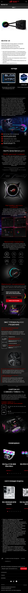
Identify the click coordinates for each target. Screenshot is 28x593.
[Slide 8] (20, 473)
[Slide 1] (7, 473)
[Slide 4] (13, 473)
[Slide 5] (14, 473)
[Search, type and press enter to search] (26, 1)
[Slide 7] (18, 473)
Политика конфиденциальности (8, 587)
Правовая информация (6, 588)
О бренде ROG (4, 572)
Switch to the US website (14, 300)
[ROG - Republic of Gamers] (14, 2)
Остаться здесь (14, 297)
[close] (23, 290)
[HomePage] (2, 558)
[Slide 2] (9, 473)
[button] (2, 1)
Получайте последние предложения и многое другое (13, 566)
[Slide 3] (11, 473)
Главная (3, 575)
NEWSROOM (3, 578)
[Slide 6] (16, 473)
